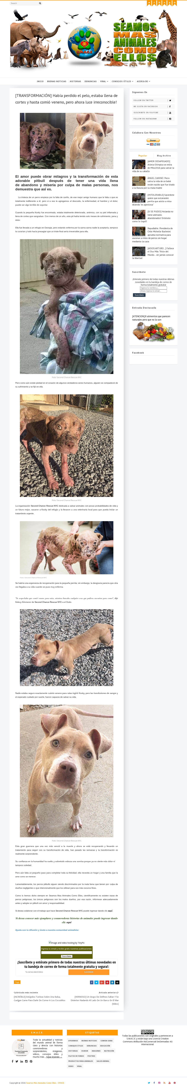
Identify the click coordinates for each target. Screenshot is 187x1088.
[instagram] (159, 3)
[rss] (164, 3)
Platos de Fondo (76, 1056)
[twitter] (149, 3)
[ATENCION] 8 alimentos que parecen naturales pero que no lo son (151, 318)
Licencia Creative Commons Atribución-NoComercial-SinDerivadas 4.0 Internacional (147, 1041)
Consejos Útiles (121, 81)
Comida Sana (106, 1041)
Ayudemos (73, 1041)
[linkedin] (21, 1061)
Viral (103, 81)
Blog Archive (164, 155)
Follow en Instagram (145, 119)
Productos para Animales (80, 1061)
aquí (110, 911)
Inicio (40, 81)
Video (70, 1066)
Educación (105, 1046)
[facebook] (154, 3)
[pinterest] (174, 3)
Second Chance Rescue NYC (44, 506)
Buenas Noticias (56, 81)
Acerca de (142, 81)
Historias (75, 81)
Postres (91, 1056)
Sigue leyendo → (54, 1056)
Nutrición (109, 1051)
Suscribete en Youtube (146, 113)
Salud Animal (103, 1061)
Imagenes (96, 1051)
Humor (84, 1051)
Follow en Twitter (144, 100)
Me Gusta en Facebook (146, 106)
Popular (142, 155)
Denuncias (91, 81)
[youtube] (169, 3)
